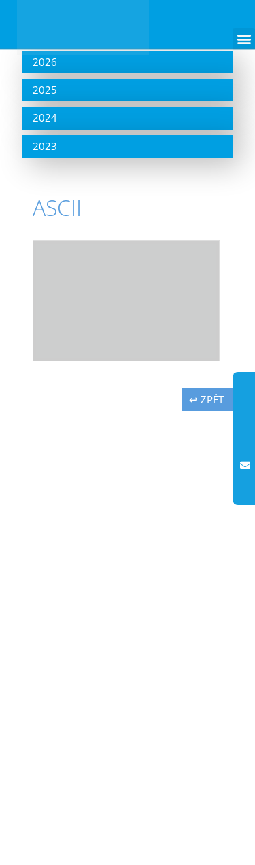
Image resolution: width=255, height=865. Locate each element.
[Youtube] (245, 438)
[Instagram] (245, 411)
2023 (45, 146)
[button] (244, 39)
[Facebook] (245, 384)
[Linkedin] (245, 493)
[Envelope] (245, 466)
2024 (45, 117)
